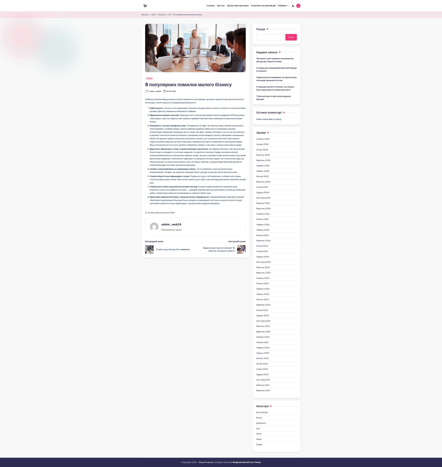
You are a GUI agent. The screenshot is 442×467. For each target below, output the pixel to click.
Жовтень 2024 (263, 203)
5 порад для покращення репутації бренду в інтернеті (276, 69)
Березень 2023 (263, 305)
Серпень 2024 (263, 214)
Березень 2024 (263, 240)
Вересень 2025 (263, 160)
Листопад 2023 (263, 262)
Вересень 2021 (263, 390)
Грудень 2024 (262, 192)
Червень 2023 (262, 289)
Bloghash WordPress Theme (247, 462)
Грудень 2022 (262, 315)
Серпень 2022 (263, 337)
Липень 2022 (262, 342)
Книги (259, 433)
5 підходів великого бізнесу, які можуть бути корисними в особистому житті (275, 88)
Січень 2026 (262, 149)
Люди (258, 439)
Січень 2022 (262, 369)
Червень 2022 (262, 347)
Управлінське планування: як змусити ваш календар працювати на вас (276, 79)
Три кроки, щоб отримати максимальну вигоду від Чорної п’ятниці (275, 60)
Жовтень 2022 (263, 326)
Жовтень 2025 (263, 155)
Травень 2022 (262, 353)
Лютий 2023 (262, 310)
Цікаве (259, 444)
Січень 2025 (262, 187)
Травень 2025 (262, 171)
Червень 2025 (262, 165)
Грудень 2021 (262, 374)
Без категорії (262, 412)
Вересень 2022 (263, 331)
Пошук (260, 29)
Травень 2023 (262, 294)
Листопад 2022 (263, 321)
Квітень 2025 (262, 176)
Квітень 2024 (262, 235)
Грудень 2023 (262, 256)
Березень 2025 (263, 181)
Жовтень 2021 (262, 385)
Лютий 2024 (262, 246)
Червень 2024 (262, 224)
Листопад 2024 (263, 197)
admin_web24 (171, 224)
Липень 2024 (262, 219)
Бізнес (149, 78)
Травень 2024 (262, 230)
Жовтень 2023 (263, 267)
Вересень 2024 (263, 208)
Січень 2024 (262, 251)
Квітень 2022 (262, 358)
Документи (261, 423)
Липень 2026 (262, 144)
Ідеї (258, 428)
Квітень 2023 (262, 299)
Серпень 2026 (263, 139)
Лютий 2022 (262, 363)
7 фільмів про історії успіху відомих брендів (273, 97)
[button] (171, 230)
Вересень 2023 (263, 272)
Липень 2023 (262, 283)
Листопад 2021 (263, 379)
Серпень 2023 (263, 278)
